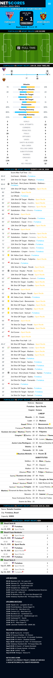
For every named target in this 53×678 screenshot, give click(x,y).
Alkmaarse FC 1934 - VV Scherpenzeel (28, 642)
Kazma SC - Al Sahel (22, 633)
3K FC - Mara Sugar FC (18, 622)
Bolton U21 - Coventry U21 (20, 620)
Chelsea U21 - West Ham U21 (21, 611)
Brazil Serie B (14, 6)
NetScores (16, 662)
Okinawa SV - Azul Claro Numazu (22, 583)
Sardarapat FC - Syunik (18, 618)
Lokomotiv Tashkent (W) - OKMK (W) (23, 625)
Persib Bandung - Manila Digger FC (23, 607)
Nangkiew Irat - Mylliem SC (20, 588)
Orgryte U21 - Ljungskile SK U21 (22, 605)
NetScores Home (13, 658)
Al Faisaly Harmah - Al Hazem (25, 648)
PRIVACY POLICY (23, 660)
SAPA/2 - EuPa (20, 650)
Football (4, 6)
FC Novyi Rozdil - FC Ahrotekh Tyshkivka (28, 637)
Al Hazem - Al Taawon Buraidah (25, 646)
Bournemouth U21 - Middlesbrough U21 (24, 616)
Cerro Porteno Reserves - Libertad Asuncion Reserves (29, 590)
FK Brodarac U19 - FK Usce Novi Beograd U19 (26, 594)
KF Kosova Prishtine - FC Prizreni (22, 635)
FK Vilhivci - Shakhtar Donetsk (25, 639)
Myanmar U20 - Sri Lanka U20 (21, 581)
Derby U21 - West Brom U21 (20, 609)
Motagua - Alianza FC (23, 653)
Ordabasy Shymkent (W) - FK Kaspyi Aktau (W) (26, 597)
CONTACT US (11, 660)
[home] (12, 3)
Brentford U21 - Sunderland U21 (21, 614)
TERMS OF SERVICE (37, 660)
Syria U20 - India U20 (18, 592)
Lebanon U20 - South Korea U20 (22, 585)
